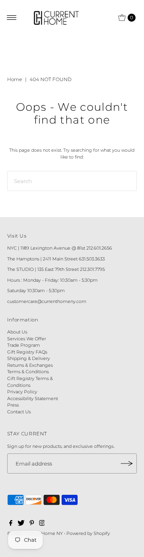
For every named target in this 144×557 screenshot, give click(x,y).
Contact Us (19, 412)
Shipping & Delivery (28, 358)
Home (14, 79)
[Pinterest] (32, 524)
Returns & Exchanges (30, 365)
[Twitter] (21, 524)
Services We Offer (26, 339)
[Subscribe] (127, 463)
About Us (17, 332)
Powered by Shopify (88, 533)
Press (13, 405)
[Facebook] (10, 524)
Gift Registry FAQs (27, 352)
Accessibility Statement (32, 398)
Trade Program (23, 345)
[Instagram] (42, 524)
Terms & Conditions (28, 371)
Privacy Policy (22, 391)
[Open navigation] (12, 18)
